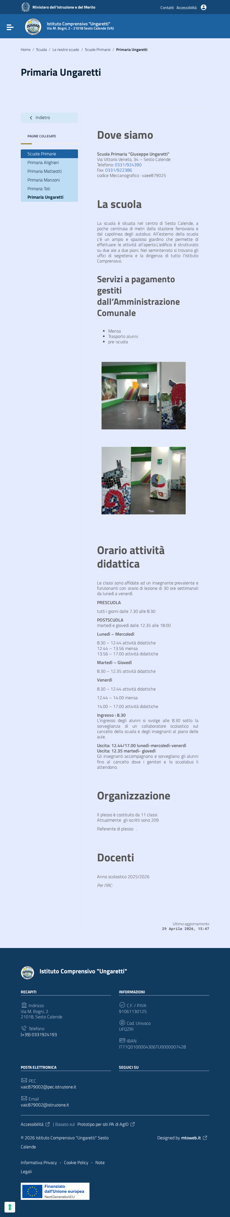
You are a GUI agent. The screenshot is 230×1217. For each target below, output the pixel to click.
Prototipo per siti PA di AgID (102, 1124)
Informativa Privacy (39, 1162)
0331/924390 (128, 164)
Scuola (41, 49)
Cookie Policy (76, 1162)
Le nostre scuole (65, 49)
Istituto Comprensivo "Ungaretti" (83, 971)
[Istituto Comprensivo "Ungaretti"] (33, 26)
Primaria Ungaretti (45, 197)
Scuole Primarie (98, 49)
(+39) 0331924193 (39, 1034)
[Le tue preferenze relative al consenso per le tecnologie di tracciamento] (9, 1207)
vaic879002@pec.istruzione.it (48, 1087)
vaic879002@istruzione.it (45, 1105)
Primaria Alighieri (43, 162)
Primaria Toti (38, 188)
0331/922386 (118, 170)
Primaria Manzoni (43, 179)
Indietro (42, 117)
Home (26, 49)
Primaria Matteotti (44, 171)
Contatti (167, 7)
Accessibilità (186, 7)
